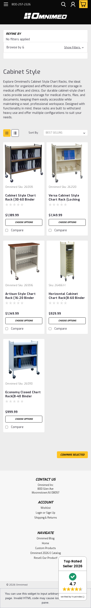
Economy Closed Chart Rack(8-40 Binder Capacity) (23, 394)
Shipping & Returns (45, 517)
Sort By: (34, 132)
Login (39, 513)
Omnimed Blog (45, 538)
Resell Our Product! (45, 558)
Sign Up (50, 513)
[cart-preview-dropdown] (82, 4)
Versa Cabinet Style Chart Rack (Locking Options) (64, 198)
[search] (63, 4)
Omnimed (11, 187)
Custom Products (45, 548)
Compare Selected (72, 454)
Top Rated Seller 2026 (72, 564)
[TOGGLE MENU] (6, 4)
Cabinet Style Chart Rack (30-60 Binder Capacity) (20, 198)
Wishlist (46, 508)
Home (45, 543)
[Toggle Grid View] (7, 133)
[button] (45, 47)
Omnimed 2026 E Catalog (45, 553)
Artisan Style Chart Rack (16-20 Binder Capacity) (20, 296)
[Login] (73, 4)
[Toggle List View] (15, 133)
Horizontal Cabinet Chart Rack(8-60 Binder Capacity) (67, 296)
